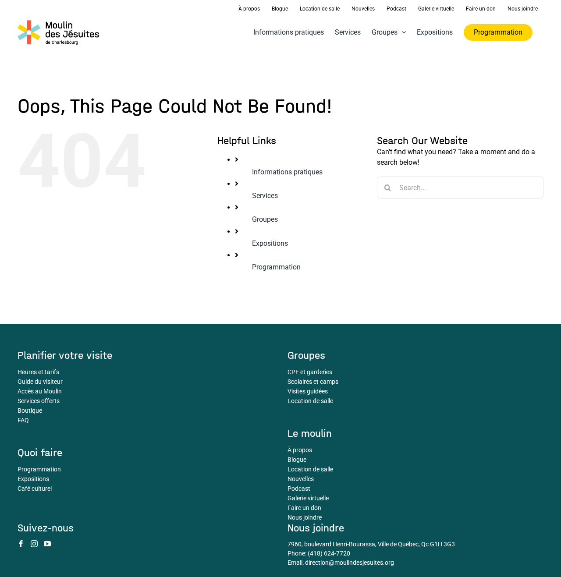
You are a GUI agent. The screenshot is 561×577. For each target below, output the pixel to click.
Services (265, 195)
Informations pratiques (287, 172)
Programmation (276, 267)
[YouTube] (47, 543)
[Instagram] (34, 543)
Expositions (270, 243)
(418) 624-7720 (329, 553)
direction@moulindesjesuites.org (349, 562)
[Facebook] (21, 543)
